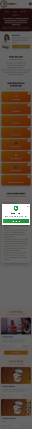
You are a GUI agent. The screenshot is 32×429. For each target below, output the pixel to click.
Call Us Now (16, 221)
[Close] (28, 206)
